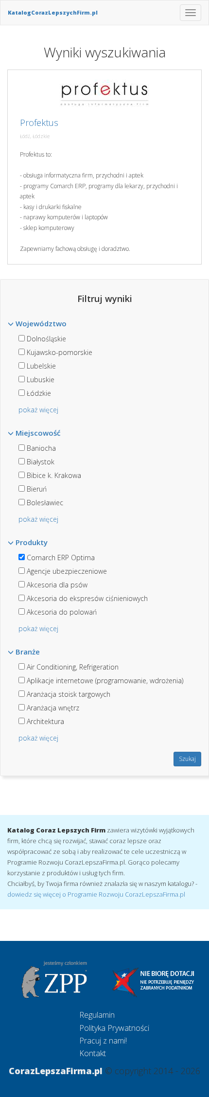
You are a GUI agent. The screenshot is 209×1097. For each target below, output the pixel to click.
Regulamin (97, 1014)
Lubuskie (39, 379)
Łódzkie (38, 393)
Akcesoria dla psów (56, 584)
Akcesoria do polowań (61, 612)
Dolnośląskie (45, 338)
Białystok (39, 461)
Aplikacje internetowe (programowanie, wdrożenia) (104, 680)
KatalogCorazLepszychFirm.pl (53, 12)
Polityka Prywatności (114, 1028)
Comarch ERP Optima (60, 557)
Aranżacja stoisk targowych (67, 694)
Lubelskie (40, 366)
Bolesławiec (44, 502)
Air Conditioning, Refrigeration (72, 667)
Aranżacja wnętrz (52, 707)
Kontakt (92, 1053)
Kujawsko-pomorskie (58, 352)
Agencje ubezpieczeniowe (66, 571)
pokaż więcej (38, 409)
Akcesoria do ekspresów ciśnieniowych (86, 598)
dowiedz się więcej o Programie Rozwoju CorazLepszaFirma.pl (96, 894)
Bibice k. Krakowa (53, 475)
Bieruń (36, 489)
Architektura (44, 721)
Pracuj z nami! (103, 1040)
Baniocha (40, 448)
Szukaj (187, 759)
